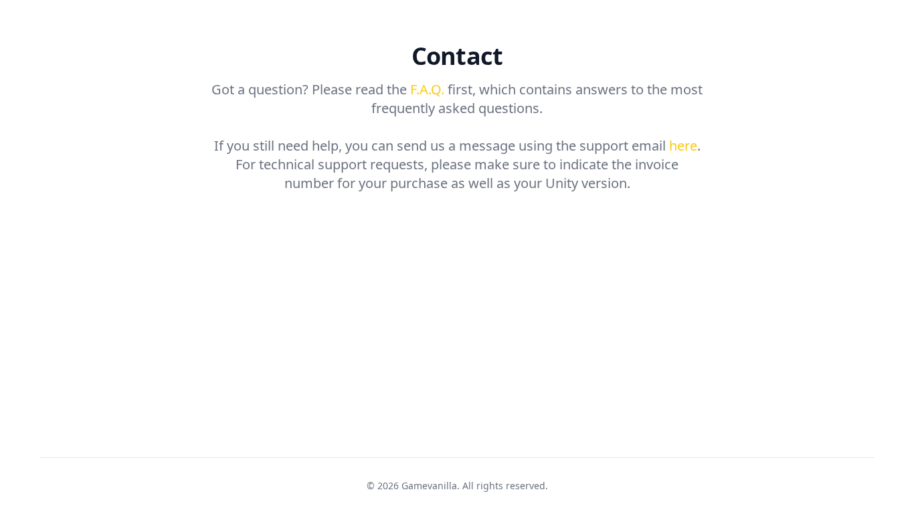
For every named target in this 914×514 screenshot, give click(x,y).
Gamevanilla (429, 485)
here (683, 146)
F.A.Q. (427, 89)
